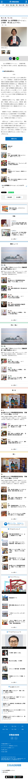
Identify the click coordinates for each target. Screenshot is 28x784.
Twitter (15, 738)
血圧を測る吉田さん (9, 71)
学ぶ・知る (10, 17)
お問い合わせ (4, 749)
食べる (7, 5)
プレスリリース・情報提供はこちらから (10, 745)
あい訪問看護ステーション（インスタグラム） (13, 186)
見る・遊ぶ (12, 5)
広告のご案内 (4, 751)
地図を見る (14, 138)
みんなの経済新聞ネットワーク (14, 765)
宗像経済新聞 (14, 2)
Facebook (12, 738)
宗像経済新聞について (6, 743)
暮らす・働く (21, 5)
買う (17, 5)
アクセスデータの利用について (8, 747)
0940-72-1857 (7, 65)
